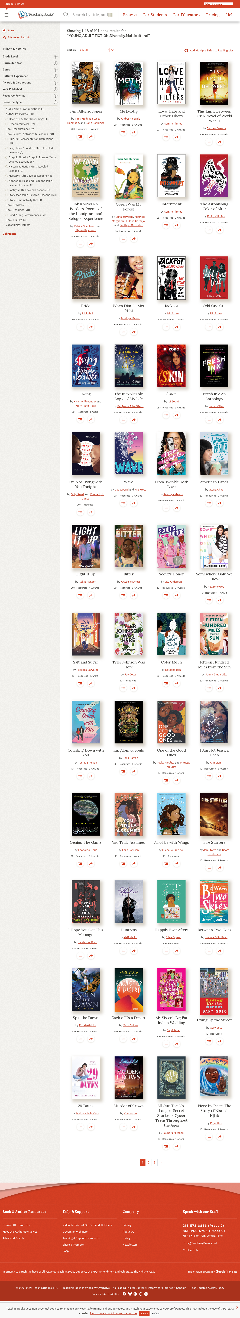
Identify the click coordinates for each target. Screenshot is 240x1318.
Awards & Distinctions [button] (17, 82)
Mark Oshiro (130, 1025)
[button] (6, 15)
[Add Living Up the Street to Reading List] (208, 1041)
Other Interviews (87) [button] (22, 124)
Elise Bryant (173, 937)
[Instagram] (146, 1294)
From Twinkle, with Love (171, 484)
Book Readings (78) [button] (18, 210)
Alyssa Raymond (85, 230)
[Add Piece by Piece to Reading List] (208, 1136)
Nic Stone (173, 313)
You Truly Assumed (128, 842)
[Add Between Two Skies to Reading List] (208, 950)
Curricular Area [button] (12, 63)
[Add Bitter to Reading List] (123, 595)
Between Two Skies (214, 929)
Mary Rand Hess (86, 406)
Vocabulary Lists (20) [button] (19, 225)
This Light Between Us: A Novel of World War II (214, 116)
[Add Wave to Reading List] (123, 503)
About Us (128, 1231)
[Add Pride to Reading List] (80, 326)
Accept (144, 1313)
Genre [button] (6, 69)
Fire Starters (214, 842)
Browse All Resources (16, 1225)
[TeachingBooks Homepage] (33, 14)
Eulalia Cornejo (135, 221)
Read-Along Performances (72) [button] (28, 215)
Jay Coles (130, 674)
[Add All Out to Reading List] (166, 1146)
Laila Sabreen (130, 850)
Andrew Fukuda (216, 128)
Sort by (71, 50)
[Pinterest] (135, 1294)
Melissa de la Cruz (87, 1113)
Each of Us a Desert (128, 1017)
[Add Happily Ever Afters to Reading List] (166, 950)
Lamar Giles (216, 406)
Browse (130, 14)
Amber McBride (130, 118)
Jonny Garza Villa (216, 674)
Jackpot (171, 305)
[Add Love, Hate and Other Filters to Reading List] (166, 137)
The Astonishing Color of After (214, 206)
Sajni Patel (173, 1030)
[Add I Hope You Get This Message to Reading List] (80, 955)
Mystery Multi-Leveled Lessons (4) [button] (30, 176)
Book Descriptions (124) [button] (20, 129)
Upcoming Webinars (75, 1231)
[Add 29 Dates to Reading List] (80, 1126)
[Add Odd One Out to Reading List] (208, 326)
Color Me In (171, 662)
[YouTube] (140, 1294)
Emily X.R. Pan (216, 216)
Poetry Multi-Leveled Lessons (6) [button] (29, 190)
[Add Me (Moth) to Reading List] (123, 132)
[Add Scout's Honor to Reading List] (166, 595)
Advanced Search (18, 37)
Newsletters (130, 1244)
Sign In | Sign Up (14, 4)
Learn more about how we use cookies (113, 1313)
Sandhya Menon (130, 318)
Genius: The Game (86, 842)
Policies (96, 1294)
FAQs (66, 1251)
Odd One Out (214, 305)
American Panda (214, 481)
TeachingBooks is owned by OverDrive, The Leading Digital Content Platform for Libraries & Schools (124, 1288)
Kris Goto (140, 489)
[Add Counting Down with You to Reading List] (80, 776)
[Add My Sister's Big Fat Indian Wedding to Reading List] (166, 1043)
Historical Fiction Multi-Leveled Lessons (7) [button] (28, 169)
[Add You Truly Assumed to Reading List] (123, 863)
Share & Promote (73, 1244)
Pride (85, 305)
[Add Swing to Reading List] (80, 419)
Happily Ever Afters (171, 929)
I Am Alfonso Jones (85, 111)
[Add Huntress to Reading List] (123, 950)
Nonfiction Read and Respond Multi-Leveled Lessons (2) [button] (31, 183)
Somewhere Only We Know (214, 576)
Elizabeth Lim (87, 1025)
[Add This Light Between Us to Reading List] (208, 141)
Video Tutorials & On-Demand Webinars (87, 1225)
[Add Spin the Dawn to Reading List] (80, 1038)
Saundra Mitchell (173, 1133)
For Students (155, 14)
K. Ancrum (130, 1113)
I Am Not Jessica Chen (214, 753)
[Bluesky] (129, 1294)
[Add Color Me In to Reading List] (166, 683)
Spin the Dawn (85, 1017)
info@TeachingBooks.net (200, 1243)
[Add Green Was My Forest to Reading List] (123, 238)
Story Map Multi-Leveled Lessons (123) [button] (33, 195)
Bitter (129, 574)
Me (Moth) (129, 111)
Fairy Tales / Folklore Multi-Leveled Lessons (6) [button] (31, 150)
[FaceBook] (124, 1294)
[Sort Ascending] (112, 50)
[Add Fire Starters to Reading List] (208, 867)
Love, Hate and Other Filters (171, 114)
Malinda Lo (130, 937)
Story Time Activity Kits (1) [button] (25, 200)
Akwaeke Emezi (130, 582)
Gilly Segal (77, 494)
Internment (171, 203)
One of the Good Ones (171, 753)
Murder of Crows (128, 1105)
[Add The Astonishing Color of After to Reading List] (208, 229)
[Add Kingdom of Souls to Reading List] (123, 771)
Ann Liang (216, 762)
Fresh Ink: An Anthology (214, 396)
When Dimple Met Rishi (128, 308)
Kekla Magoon (87, 582)
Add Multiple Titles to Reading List (211, 50)
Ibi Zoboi (87, 313)
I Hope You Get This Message (85, 932)
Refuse (155, 1313)
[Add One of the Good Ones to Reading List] (166, 780)
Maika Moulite (165, 762)
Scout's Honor (171, 574)
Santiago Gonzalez (131, 225)
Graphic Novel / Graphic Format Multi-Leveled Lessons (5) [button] (32, 159)
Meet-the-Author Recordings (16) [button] (29, 119)
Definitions (9, 233)
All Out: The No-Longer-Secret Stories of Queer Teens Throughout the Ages (171, 1115)
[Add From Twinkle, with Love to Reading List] (166, 507)
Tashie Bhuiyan (87, 762)
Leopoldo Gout (87, 850)
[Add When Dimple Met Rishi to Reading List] (123, 331)
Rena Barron (130, 758)
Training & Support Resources (81, 1238)
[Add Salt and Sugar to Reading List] (80, 683)
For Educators (186, 14)
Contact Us (190, 1250)
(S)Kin (171, 393)
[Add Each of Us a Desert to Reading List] (123, 1038)
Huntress (129, 929)
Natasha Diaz (173, 670)
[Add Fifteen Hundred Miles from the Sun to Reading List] (208, 687)
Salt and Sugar (85, 662)
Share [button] (10, 30)
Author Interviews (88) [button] (20, 114)
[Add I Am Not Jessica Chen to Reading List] (208, 776)
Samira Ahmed (173, 123)
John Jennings (95, 123)
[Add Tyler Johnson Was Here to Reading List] (123, 687)
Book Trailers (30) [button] (17, 220)
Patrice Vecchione (85, 226)
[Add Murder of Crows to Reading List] (123, 1126)
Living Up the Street (214, 1020)
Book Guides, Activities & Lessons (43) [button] (30, 134)
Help (230, 14)
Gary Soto (216, 1027)
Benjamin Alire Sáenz (130, 406)
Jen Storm (209, 850)
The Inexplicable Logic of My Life (128, 396)
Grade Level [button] (10, 56)
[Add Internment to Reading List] (166, 225)
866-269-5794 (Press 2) (204, 1231)
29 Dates (85, 1105)
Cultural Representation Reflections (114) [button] (31, 141)
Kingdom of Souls (128, 750)
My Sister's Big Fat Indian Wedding (171, 1020)
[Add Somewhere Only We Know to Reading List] (208, 600)
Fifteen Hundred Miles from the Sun (214, 664)
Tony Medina (83, 118)
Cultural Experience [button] (15, 76)
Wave (128, 481)
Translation (195, 1271)
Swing (85, 393)
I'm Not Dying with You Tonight (85, 484)
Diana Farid (122, 489)
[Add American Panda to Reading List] (208, 503)
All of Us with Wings (171, 842)
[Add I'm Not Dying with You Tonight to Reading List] (80, 512)
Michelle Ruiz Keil (173, 850)
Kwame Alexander (85, 401)
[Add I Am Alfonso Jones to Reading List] (80, 136)
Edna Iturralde (124, 217)
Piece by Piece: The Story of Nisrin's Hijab (214, 1110)
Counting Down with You (86, 753)
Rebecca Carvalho (87, 670)
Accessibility (111, 1294)
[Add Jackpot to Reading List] (166, 326)
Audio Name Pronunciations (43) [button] (26, 109)
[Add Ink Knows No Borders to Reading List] (80, 243)
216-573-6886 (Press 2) (203, 1225)
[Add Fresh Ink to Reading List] (208, 419)
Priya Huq (216, 1123)
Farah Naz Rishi (87, 942)
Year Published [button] (12, 89)
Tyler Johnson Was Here (128, 664)
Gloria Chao (216, 489)
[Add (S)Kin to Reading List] (166, 414)
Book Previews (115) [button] (18, 205)
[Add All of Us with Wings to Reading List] (166, 863)
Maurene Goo (216, 586)
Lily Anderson (173, 582)
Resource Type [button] (12, 102)
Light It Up (85, 574)
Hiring (126, 1238)
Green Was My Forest (128, 207)
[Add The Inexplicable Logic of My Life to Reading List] (123, 419)
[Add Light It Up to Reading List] (80, 595)
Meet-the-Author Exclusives (20, 1231)
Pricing (213, 14)
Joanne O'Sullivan (216, 937)
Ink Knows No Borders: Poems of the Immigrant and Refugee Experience (85, 211)
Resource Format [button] (14, 95)
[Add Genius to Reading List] (80, 863)
